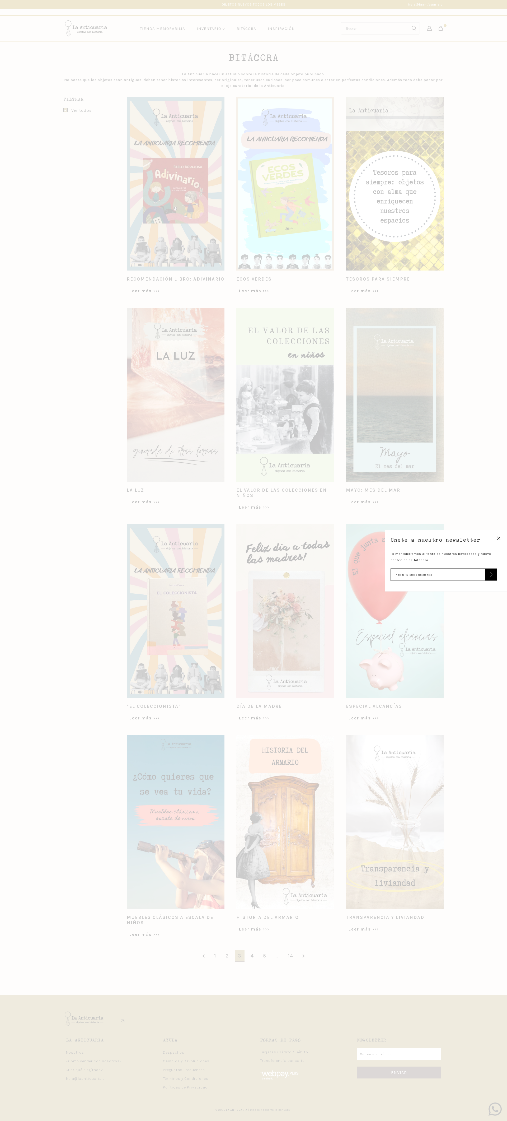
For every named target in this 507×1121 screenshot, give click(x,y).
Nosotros (75, 1052)
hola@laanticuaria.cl (426, 4)
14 (290, 956)
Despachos (173, 1052)
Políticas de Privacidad (185, 1087)
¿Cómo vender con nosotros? (94, 1061)
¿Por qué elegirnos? (84, 1070)
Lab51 (288, 1109)
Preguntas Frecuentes (184, 1070)
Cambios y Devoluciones (186, 1061)
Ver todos (81, 110)
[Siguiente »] (303, 956)
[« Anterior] (203, 956)
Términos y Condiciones (185, 1078)
